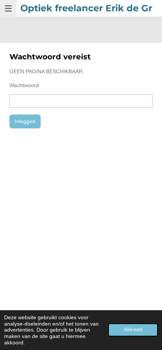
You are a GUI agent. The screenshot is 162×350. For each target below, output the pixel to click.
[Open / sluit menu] (8, 8)
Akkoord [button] (133, 329)
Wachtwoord (24, 85)
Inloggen (25, 121)
